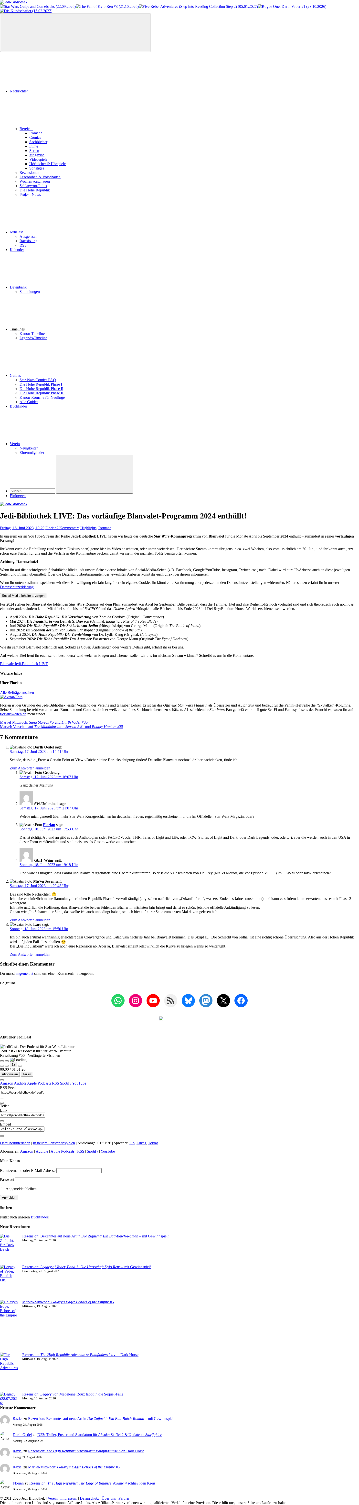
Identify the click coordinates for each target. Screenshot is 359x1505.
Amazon (7, 1083)
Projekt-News (30, 194)
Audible (20, 1083)
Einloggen (18, 496)
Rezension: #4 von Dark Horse (80, 1355)
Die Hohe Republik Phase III (42, 393)
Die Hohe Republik (35, 190)
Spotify (66, 1083)
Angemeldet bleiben (21, 1189)
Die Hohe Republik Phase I (41, 384)
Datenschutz (89, 1498)
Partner (123, 1498)
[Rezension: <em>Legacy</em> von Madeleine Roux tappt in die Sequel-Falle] (9, 1398)
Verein (15, 444)
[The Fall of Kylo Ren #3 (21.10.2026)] (107, 6)
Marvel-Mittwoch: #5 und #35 (44, 722)
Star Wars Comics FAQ (38, 380)
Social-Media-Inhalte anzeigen (23, 596)
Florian (50, 528)
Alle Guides (29, 402)
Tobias (153, 1143)
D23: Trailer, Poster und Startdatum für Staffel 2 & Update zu (99, 1435)
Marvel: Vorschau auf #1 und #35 (61, 727)
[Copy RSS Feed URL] (2, 1098)
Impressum (68, 1498)
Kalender (17, 250)
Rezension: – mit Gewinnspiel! (86, 1267)
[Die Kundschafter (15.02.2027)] (26, 11)
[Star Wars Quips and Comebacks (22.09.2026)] (38, 6)
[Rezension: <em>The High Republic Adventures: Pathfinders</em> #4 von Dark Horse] (9, 1372)
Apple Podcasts (39, 1083)
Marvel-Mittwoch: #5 (68, 1302)
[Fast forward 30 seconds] (20, 1065)
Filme (33, 146)
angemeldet (24, 973)
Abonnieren (10, 1074)
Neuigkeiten (29, 448)
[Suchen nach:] (33, 491)
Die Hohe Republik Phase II (41, 389)
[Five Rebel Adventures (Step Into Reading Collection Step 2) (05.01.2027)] (198, 6)
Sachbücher (38, 142)
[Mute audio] (2, 1065)
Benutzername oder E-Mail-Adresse (27, 1170)
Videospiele (38, 159)
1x (13, 1064)
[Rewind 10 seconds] (7, 1065)
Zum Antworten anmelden (30, 768)
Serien (34, 151)
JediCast (16, 232)
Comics (35, 137)
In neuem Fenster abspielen (54, 1143)
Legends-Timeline (33, 338)
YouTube (79, 1083)
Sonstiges (36, 168)
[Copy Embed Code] (2, 1136)
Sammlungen (30, 291)
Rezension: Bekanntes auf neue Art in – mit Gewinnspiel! (95, 1236)
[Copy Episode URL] (2, 1121)
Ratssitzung (28, 241)
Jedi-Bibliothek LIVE (31, 664)
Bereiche (26, 129)
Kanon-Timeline (32, 333)
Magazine (36, 155)
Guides (15, 375)
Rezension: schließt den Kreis (92, 1483)
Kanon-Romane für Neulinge (42, 397)
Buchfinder (18, 406)
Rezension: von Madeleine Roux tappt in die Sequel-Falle (72, 1394)
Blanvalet (7, 664)
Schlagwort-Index (33, 186)
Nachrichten (19, 91)
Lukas (141, 1143)
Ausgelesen (28, 236)
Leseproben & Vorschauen (40, 177)
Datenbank (18, 287)
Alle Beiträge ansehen (17, 692)
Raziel (17, 1418)
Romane (35, 133)
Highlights (88, 528)
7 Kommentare (67, 528)
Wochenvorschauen (35, 181)
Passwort (7, 1179)
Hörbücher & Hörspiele (47, 164)
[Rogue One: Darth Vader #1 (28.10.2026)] (292, 6)
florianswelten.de (13, 714)
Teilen (27, 1074)
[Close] (2, 1080)
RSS (23, 245)
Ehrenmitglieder (32, 452)
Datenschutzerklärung (17, 587)
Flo (132, 1143)
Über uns (109, 1498)
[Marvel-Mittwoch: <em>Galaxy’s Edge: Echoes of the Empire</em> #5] (9, 1326)
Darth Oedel (22, 1435)
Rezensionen (29, 172)
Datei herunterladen (15, 1143)
